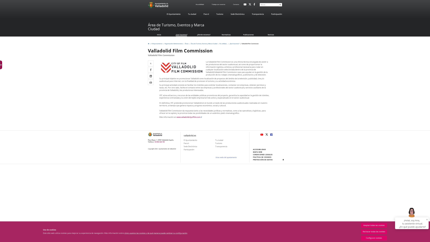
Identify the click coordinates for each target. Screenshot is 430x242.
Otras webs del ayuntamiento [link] (226, 157)
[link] (200, 4)
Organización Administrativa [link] (173, 44)
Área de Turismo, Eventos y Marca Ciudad (176, 27)
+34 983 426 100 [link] (159, 142)
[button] (280, 4)
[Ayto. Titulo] (157, 134)
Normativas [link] (226, 35)
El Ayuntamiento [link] (157, 44)
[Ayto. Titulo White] (161, 5)
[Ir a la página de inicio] (151, 5)
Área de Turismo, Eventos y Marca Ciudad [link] (204, 44)
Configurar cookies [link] (374, 238)
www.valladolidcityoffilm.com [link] (189, 117)
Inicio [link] (159, 35)
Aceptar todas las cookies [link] (374, 225)
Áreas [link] (187, 44)
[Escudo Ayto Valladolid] (150, 134)
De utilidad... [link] (223, 44)
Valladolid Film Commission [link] (250, 44)
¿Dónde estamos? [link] (203, 35)
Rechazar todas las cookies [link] (374, 231)
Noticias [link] (271, 35)
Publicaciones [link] (248, 35)
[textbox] (269, 4)
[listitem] (174, 14)
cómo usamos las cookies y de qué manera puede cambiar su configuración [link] (155, 233)
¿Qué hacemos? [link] (181, 35)
